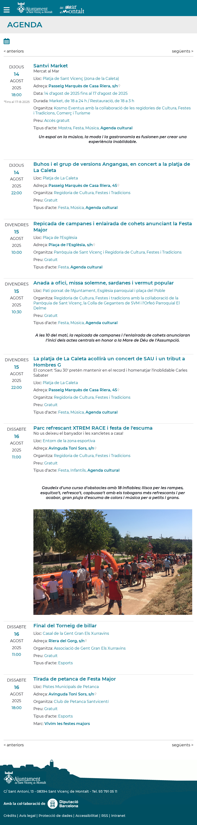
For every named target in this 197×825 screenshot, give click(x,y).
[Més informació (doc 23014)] (35, 670)
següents (182, 51)
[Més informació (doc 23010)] (35, 274)
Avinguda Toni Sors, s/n (71, 448)
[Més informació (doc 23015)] (35, 731)
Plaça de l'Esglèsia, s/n (71, 245)
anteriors (14, 51)
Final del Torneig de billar (65, 626)
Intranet (118, 815)
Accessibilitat (86, 815)
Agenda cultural (116, 128)
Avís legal (27, 815)
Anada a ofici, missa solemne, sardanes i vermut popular (103, 283)
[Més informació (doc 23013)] (35, 617)
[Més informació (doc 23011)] (35, 350)
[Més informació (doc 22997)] (35, 155)
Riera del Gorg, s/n (67, 641)
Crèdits (10, 815)
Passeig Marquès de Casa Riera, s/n (83, 86)
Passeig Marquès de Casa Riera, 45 (83, 185)
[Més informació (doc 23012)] (35, 419)
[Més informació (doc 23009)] (35, 215)
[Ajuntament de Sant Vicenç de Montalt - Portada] (50, 11)
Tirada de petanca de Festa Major (74, 679)
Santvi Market (50, 66)
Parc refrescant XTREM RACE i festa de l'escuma (93, 428)
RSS (104, 815)
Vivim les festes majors (67, 723)
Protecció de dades (55, 815)
